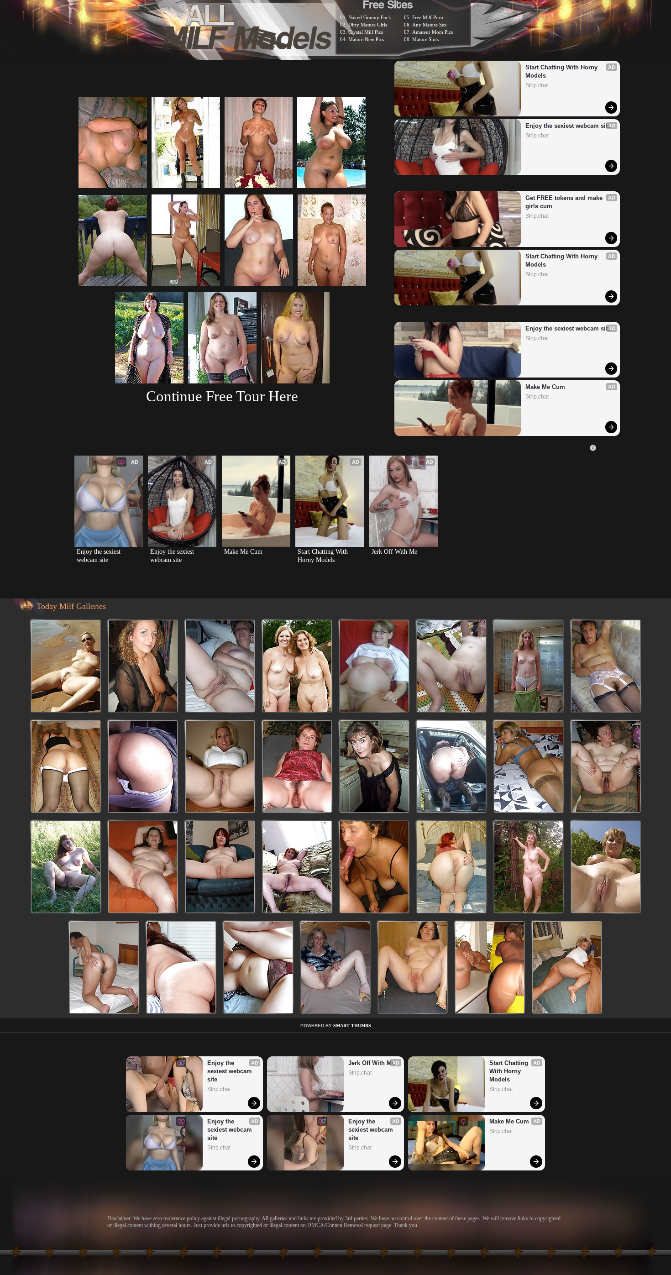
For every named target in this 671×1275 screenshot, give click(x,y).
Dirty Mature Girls (367, 24)
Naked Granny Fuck (369, 17)
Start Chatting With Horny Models (562, 71)
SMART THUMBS (352, 1025)
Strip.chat (537, 85)
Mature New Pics (366, 39)
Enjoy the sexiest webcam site (568, 125)
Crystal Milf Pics (365, 32)
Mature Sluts (425, 39)
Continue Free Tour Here (222, 396)
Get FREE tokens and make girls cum (564, 202)
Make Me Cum (545, 386)
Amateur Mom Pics (432, 32)
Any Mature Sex (429, 24)
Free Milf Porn (427, 17)
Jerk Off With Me (394, 551)
